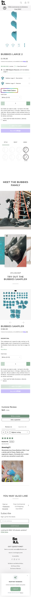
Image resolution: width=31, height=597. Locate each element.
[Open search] (3, 432)
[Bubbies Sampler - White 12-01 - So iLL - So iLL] (15, 304)
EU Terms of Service (15, 568)
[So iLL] (9, 2)
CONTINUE (15, 526)
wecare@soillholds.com (20, 549)
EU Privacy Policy (15, 566)
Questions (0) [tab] (22, 427)
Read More (4, 349)
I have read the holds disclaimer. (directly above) (14, 119)
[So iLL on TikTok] (16, 560)
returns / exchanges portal (15, 552)
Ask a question (15, 420)
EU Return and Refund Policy (15, 563)
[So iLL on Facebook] (12, 560)
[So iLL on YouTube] (19, 560)
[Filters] (8, 432)
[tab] (5, 142)
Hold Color (4, 94)
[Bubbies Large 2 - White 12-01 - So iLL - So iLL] (15, 26)
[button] (4, 66)
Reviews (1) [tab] (8, 427)
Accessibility (15, 556)
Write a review (15, 416)
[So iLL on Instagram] (14, 560)
